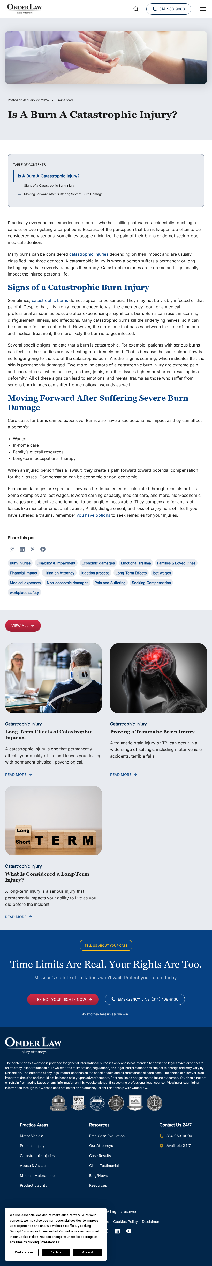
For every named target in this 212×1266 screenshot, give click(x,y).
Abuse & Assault (34, 1165)
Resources (98, 1185)
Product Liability (33, 1185)
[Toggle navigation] (203, 9)
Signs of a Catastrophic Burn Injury (49, 185)
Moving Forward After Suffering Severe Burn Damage (63, 194)
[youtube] (128, 1231)
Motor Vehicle (31, 1136)
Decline (55, 1252)
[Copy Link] (12, 549)
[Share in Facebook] (43, 549)
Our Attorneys (101, 1145)
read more (15, 774)
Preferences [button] (50, 1242)
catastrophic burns (50, 300)
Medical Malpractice (37, 1175)
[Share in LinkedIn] (22, 549)
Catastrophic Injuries (37, 1155)
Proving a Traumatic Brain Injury (152, 731)
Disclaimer (150, 1221)
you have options (93, 515)
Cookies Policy (125, 1221)
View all (19, 625)
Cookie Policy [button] (28, 1237)
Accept (87, 1252)
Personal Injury (32, 1145)
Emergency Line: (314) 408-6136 (148, 999)
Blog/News (98, 1175)
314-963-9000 (172, 9)
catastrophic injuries (88, 254)
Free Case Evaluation (107, 1136)
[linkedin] (117, 1231)
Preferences (24, 1252)
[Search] (136, 9)
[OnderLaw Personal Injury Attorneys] (24, 9)
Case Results (100, 1155)
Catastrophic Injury (23, 723)
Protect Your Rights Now (59, 999)
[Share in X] (32, 549)
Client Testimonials (104, 1165)
